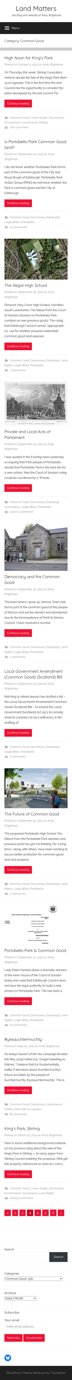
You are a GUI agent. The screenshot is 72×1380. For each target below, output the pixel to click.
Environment (12, 122)
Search (9, 1249)
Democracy (56, 117)
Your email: (12, 1320)
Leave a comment (21, 511)
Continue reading (18, 103)
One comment (19, 127)
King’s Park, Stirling (22, 1128)
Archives (10, 1293)
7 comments (18, 370)
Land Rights (46, 1193)
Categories (11, 1273)
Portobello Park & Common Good (35, 950)
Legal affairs (12, 222)
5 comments (18, 756)
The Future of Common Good (31, 814)
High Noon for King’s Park (28, 57)
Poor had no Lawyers (28, 1109)
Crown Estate (39, 117)
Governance (30, 122)
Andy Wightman (52, 64)
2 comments (18, 657)
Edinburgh (53, 217)
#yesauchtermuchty (23, 1039)
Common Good (19, 117)
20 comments (18, 227)
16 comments (18, 1114)
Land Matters (36, 8)
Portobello (27, 222)
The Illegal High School (25, 285)
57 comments (18, 1025)
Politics (43, 122)
